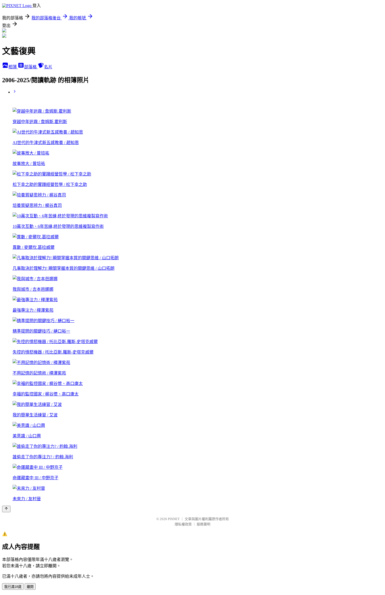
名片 (48, 67)
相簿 (13, 67)
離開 (30, 587)
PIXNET (174, 519)
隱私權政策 (183, 524)
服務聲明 (203, 524)
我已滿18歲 (12, 587)
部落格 (31, 67)
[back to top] (6, 509)
